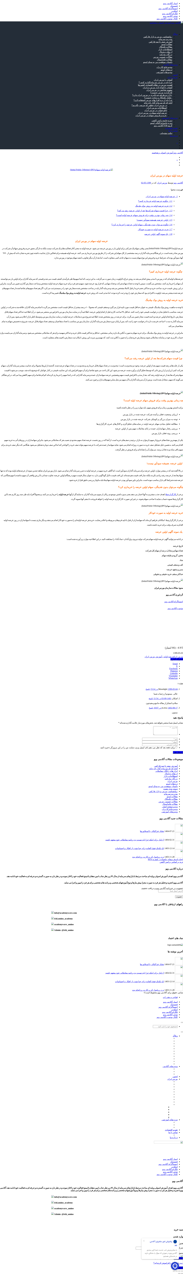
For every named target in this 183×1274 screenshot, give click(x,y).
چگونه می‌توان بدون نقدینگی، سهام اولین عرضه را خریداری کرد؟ (141, 224)
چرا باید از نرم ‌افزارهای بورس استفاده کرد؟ (153, 100)
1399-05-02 (146, 183)
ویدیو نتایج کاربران (164, 67)
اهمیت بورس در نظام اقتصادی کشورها (155, 85)
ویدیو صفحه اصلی (170, 806)
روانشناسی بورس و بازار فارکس (157, 37)
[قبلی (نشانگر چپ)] (182, 1273)
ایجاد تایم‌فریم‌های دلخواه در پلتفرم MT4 (165, 859)
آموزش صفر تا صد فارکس (160, 42)
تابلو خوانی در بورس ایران (155, 110)
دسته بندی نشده (170, 789)
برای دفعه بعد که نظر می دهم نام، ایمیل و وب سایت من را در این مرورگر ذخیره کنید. (137, 747)
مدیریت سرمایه (165, 39)
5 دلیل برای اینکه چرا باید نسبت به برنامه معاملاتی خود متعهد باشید (134, 840)
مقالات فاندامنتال (164, 59)
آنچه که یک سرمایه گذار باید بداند (158, 103)
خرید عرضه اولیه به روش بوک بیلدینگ (153, 206)
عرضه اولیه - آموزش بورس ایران (159, 657)
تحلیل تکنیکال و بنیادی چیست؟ (158, 98)
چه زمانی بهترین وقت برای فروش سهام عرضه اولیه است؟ (144, 215)
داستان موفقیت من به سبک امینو (157, 62)
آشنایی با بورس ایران (163, 80)
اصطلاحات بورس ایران (157, 108)
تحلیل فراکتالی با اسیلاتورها (152, 831)
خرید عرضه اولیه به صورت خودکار (155, 229)
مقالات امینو (166, 44)
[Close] (182, 1022)
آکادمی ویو (178, 183)
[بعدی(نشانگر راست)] (179, 1273)
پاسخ (148, 689)
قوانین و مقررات (170, 997)
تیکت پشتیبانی (166, 133)
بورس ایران (162, 183)
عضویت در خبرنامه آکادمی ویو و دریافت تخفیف (162, 888)
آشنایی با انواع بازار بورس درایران (157, 87)
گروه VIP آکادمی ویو (163, 125)
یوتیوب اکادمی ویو (175, 608)
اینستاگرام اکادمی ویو (174, 601)
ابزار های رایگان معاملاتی (166, 771)
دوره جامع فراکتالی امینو (161, 123)
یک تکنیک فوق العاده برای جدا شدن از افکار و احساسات (139, 848)
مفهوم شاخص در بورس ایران (159, 90)
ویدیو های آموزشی (164, 72)
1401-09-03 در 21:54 (162, 698)
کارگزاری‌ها (171, 494)
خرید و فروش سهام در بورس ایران (151, 115)
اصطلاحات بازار (165, 49)
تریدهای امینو (166, 70)
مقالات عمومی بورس (162, 57)
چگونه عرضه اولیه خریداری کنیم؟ (155, 201)
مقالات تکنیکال (165, 47)
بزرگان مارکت (165, 54)
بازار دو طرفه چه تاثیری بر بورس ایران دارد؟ (152, 95)
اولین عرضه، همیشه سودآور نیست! (154, 220)
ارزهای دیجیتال (165, 52)
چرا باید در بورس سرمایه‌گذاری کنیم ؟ (155, 82)
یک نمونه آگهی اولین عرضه (158, 234)
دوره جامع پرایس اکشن (162, 120)
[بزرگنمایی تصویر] (91, 170)
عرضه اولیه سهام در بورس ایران (152, 113)
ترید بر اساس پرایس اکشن (171, 862)
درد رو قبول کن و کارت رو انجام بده (148, 857)
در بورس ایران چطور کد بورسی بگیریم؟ (149, 105)
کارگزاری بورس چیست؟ (161, 92)
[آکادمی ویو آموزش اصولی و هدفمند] (166, 23)
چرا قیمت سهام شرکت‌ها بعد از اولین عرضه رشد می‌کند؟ (144, 210)
